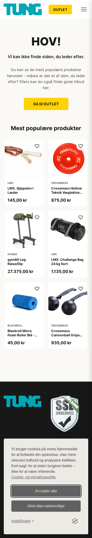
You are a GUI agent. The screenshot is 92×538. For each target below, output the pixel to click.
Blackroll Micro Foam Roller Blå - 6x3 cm (21, 335)
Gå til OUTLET (46, 104)
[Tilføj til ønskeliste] (37, 146)
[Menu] (83, 9)
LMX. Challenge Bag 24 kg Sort (67, 262)
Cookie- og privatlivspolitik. (33, 477)
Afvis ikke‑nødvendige (46, 506)
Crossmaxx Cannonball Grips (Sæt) (65, 335)
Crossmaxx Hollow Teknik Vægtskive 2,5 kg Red (66, 192)
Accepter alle (46, 491)
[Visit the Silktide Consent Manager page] (75, 521)
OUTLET (60, 9)
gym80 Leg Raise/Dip (17, 262)
